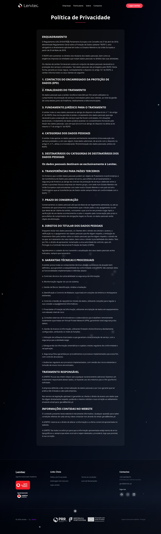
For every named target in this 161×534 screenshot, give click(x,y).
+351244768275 (125, 477)
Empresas (67, 6)
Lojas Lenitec (134, 6)
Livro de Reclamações (89, 481)
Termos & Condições (88, 477)
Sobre (88, 6)
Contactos (98, 6)
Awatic (34, 519)
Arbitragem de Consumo (59, 481)
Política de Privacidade (58, 477)
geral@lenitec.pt (125, 484)
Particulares (78, 6)
